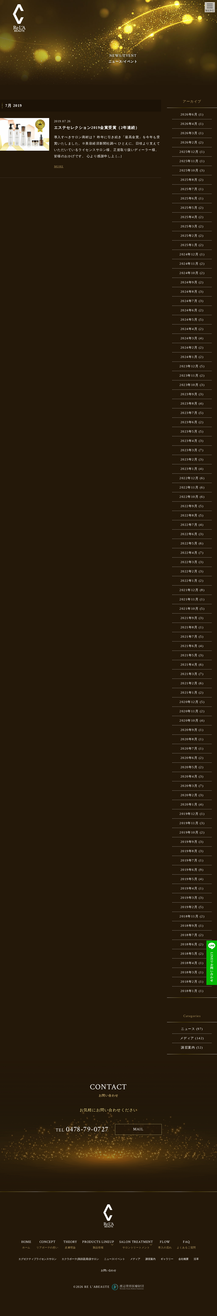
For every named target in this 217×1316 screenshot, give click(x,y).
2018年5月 (189, 953)
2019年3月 (189, 897)
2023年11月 (189, 375)
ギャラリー (167, 1259)
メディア (187, 1038)
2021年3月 (189, 674)
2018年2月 (189, 981)
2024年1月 (189, 357)
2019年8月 (189, 851)
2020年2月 (189, 795)
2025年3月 (189, 226)
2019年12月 (189, 813)
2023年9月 (189, 394)
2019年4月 (189, 888)
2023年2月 (189, 459)
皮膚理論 (70, 1247)
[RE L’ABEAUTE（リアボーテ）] (19, 18)
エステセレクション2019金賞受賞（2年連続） (97, 127)
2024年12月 (189, 254)
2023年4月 (189, 440)
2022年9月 (189, 506)
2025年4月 (189, 217)
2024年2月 (189, 347)
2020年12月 (189, 702)
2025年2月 (189, 235)
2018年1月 (189, 991)
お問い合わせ (108, 1270)
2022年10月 (189, 496)
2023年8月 (189, 403)
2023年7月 (189, 413)
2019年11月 (189, 823)
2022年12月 (189, 478)
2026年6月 (189, 114)
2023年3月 (189, 450)
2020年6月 (189, 758)
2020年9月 (189, 730)
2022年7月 (189, 524)
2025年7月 (189, 189)
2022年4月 (189, 552)
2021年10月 (189, 608)
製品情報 (98, 1247)
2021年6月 (189, 646)
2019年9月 (189, 841)
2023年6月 (189, 422)
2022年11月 (189, 487)
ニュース (188, 1029)
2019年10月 (189, 832)
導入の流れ (165, 1247)
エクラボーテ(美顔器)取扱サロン (80, 1259)
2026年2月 (189, 142)
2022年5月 (189, 543)
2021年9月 (189, 618)
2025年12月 (189, 151)
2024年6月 (189, 310)
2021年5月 (189, 655)
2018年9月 (189, 925)
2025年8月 (189, 179)
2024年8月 (189, 291)
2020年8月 (189, 739)
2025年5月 (189, 207)
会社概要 (183, 1259)
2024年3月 (189, 338)
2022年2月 (189, 571)
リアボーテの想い (47, 1247)
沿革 (196, 1259)
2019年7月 (189, 860)
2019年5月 (189, 879)
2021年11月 (189, 599)
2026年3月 (189, 133)
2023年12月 (189, 366)
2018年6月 (189, 944)
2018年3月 (189, 972)
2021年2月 (189, 683)
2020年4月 (189, 776)
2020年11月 (189, 711)
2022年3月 (189, 562)
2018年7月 (189, 935)
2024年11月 (189, 263)
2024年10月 (189, 273)
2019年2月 (189, 907)
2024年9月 (189, 282)
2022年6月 (189, 534)
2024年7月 (189, 301)
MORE (59, 166)
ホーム (26, 1247)
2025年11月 (189, 161)
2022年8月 (189, 515)
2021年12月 (189, 590)
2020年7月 (189, 748)
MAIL (138, 1129)
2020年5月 (189, 767)
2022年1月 (189, 580)
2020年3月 (189, 785)
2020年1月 (189, 804)
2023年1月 (189, 468)
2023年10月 (189, 385)
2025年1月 (189, 245)
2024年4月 (189, 329)
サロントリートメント (136, 1247)
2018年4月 (189, 963)
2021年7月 (189, 636)
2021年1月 (189, 692)
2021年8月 (189, 627)
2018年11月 (189, 916)
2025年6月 (189, 198)
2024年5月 (189, 319)
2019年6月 (189, 869)
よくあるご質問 (186, 1247)
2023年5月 (189, 431)
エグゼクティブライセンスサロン (37, 1259)
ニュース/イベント (114, 1259)
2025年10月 (189, 170)
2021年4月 (189, 664)
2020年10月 (189, 720)
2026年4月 (189, 123)
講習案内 (188, 1047)
